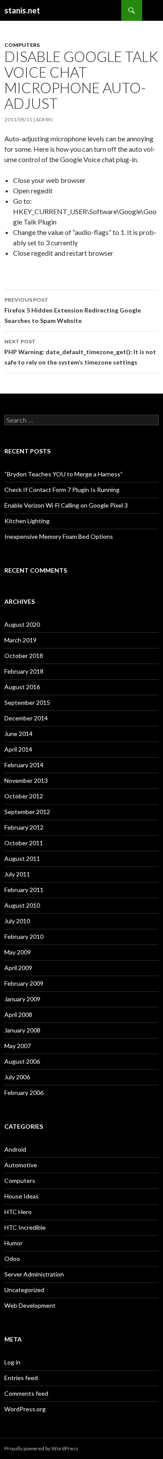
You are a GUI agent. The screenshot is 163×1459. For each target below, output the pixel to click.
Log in (12, 1362)
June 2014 (18, 733)
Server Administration (34, 1274)
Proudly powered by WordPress (41, 1448)
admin (44, 119)
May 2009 (17, 952)
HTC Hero (18, 1211)
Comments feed (26, 1393)
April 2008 (18, 1014)
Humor (13, 1243)
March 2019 (20, 640)
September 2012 (27, 811)
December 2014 (26, 718)
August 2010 (22, 905)
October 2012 (23, 796)
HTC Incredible (25, 1227)
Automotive (20, 1165)
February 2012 (23, 827)
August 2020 (22, 624)
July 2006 (17, 1077)
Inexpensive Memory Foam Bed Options (58, 536)
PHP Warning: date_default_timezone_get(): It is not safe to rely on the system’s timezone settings (80, 352)
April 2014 (18, 749)
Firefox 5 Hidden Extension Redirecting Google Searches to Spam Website (72, 310)
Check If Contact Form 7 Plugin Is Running (62, 489)
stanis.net (22, 10)
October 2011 (23, 843)
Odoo (12, 1258)
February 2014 (23, 765)
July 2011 (17, 874)
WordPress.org (25, 1409)
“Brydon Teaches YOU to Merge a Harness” (63, 474)
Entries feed (21, 1377)
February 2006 (23, 1092)
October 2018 (23, 655)
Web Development (30, 1305)
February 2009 (23, 983)
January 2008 (22, 1030)
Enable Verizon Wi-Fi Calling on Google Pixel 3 (66, 505)
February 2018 (23, 671)
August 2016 (22, 686)
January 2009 (22, 999)
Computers (22, 45)
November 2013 (26, 780)
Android (15, 1149)
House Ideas (21, 1196)
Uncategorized (24, 1289)
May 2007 (17, 1045)
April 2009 (18, 967)
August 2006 (22, 1061)
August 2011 (22, 858)
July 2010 (17, 921)
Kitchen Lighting (27, 520)
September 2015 (27, 702)
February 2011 (23, 889)
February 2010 (23, 936)
